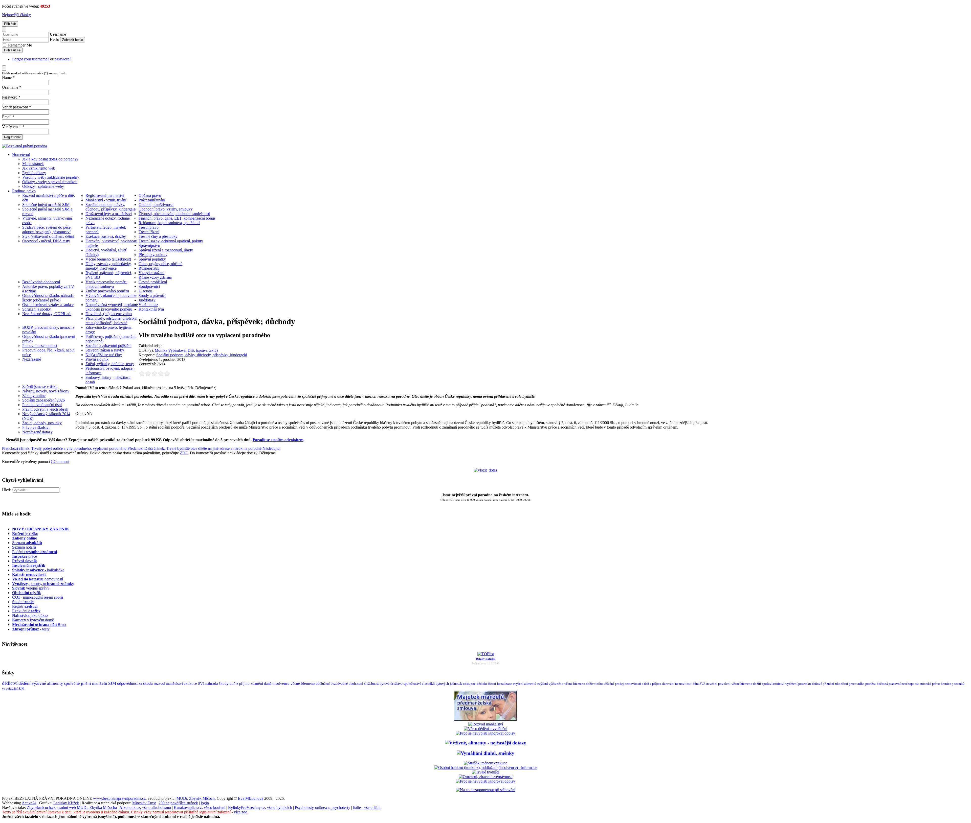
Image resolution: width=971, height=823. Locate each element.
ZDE (184, 453)
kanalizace (504, 684)
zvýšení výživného (550, 684)
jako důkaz (30, 615)
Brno (39, 624)
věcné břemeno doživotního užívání (589, 684)
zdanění (257, 683)
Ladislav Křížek (66, 803)
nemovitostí (37, 579)
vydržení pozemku (798, 684)
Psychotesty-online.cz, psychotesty (322, 807)
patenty (43, 583)
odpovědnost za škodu (135, 683)
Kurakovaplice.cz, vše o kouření (199, 807)
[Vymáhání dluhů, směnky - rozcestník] (485, 753)
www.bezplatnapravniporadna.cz (119, 798)
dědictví (9, 683)
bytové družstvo (391, 684)
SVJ (201, 683)
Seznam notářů (24, 547)
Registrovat (12, 137)
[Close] (4, 29)
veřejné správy (30, 588)
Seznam (27, 542)
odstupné (469, 684)
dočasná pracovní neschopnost (898, 684)
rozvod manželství (168, 683)
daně (268, 683)
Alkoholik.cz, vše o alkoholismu (145, 807)
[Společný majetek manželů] (485, 719)
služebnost (371, 684)
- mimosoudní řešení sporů (37, 597)
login (205, 803)
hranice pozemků (952, 684)
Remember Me (19, 45)
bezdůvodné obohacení (347, 684)
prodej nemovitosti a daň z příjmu (638, 684)
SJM (112, 683)
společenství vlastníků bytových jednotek (433, 684)
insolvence (281, 683)
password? (62, 59)
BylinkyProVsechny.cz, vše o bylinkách (260, 807)
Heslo (54, 39)
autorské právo (930, 684)
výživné (39, 683)
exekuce (190, 683)
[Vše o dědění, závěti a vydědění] (485, 728)
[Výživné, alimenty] (485, 742)
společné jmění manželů (85, 683)
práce (24, 556)
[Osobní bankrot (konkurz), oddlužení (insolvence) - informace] (485, 767)
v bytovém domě (33, 620)
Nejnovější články (16, 15)
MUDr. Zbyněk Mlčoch (195, 798)
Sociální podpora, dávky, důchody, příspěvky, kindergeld (201, 355)
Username (58, 34)
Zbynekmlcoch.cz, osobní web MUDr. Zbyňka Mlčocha (72, 807)
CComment (60, 461)
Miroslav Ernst (144, 803)
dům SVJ (699, 684)
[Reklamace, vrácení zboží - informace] (485, 733)
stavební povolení (718, 684)
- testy (31, 629)
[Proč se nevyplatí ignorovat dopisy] (485, 781)
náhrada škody (217, 683)
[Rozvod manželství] (485, 724)
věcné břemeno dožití (746, 684)
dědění (24, 683)
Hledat (7, 490)
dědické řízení (486, 684)
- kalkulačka (38, 570)
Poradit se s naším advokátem (278, 440)
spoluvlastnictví (773, 684)
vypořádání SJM (13, 688)
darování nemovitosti (677, 684)
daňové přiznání (823, 684)
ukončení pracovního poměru (855, 684)
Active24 (29, 803)
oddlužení (323, 683)
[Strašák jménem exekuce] (485, 763)
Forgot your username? (31, 59)
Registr (24, 606)
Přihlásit (10, 24)
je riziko (25, 533)
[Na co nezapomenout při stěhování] (485, 790)
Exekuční (26, 611)
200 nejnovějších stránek (178, 803)
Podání (34, 552)
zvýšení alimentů (524, 684)
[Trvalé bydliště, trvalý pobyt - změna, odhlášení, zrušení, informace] (485, 772)
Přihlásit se (12, 50)
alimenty (55, 683)
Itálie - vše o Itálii (367, 807)
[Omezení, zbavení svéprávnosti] (486, 776)
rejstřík (28, 565)
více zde (240, 812)
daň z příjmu (240, 683)
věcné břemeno (303, 683)
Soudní (23, 602)
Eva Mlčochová (250, 798)
